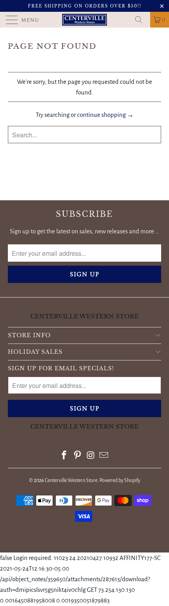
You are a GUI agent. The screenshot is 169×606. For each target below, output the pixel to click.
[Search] (141, 19)
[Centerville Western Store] (84, 20)
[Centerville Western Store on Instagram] (91, 456)
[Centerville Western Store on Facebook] (64, 456)
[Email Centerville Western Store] (104, 456)
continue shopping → (105, 114)
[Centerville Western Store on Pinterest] (77, 456)
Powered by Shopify (119, 480)
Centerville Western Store (71, 480)
